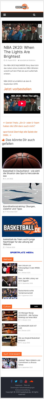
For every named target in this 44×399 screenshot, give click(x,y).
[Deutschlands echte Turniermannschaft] (9, 290)
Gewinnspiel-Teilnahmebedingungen (23, 387)
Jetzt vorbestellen (17, 89)
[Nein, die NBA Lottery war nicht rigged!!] (9, 277)
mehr (36, 306)
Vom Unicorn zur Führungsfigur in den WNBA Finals (29, 267)
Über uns (27, 385)
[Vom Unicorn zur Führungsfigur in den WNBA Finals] (9, 264)
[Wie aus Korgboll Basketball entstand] (9, 337)
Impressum (18, 385)
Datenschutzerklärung (22, 390)
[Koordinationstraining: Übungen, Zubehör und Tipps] (22, 184)
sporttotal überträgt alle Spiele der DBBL (20, 133)
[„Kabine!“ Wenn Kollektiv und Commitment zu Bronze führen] (10, 359)
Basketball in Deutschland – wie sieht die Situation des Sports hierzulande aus (21, 173)
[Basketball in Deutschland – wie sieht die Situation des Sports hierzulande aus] (22, 149)
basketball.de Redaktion (27, 60)
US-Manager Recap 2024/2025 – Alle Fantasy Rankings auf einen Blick (28, 315)
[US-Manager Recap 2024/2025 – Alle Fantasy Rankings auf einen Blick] (9, 312)
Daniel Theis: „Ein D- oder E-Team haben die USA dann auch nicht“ (21, 124)
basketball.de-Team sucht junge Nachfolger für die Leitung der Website (19, 242)
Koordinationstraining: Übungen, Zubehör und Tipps (19, 207)
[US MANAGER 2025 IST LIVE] (9, 325)
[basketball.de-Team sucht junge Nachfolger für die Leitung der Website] (22, 217)
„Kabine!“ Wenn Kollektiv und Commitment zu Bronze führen (29, 362)
